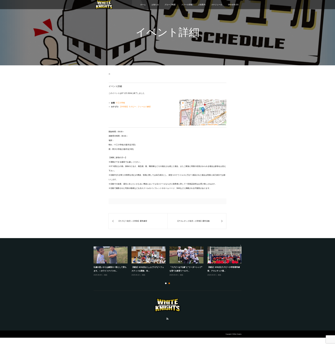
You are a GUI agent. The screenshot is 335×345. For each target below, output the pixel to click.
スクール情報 (186, 5)
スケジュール (216, 5)
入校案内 (201, 5)
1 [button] (166, 283)
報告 (105, 275)
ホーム (143, 5)
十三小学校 (120, 103)
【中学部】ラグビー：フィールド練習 (135, 107)
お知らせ (155, 5)
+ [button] (183, 103)
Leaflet (203, 124)
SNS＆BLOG (233, 5)
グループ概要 (170, 5)
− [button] (183, 107)
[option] (169, 261)
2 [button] (169, 283)
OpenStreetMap (213, 124)
